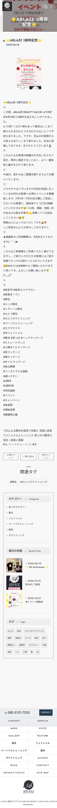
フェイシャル (15, 518)
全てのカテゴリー (17, 507)
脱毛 (5, 444)
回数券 (22, 645)
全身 (9, 652)
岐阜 (36, 638)
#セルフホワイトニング (33, 482)
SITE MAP (43, 772)
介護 (44, 645)
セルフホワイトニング (34, 631)
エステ (10, 631)
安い (44, 638)
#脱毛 (13, 482)
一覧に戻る (28, 456)
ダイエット (33, 645)
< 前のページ (10, 456)
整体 (34, 444)
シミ (17, 652)
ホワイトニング (16, 535)
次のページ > (46, 456)
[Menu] (52, 6)
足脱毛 (18, 638)
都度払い (11, 645)
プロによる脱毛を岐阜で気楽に (21, 430)
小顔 (25, 652)
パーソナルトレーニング (20, 444)
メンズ (28, 638)
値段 (9, 638)
